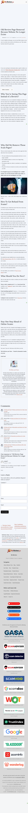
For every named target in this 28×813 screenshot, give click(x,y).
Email (2, 505)
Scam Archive (23, 37)
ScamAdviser (8, 539)
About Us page (19, 394)
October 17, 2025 (7, 462)
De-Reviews (14, 555)
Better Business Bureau (7, 259)
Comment (3, 482)
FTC (15, 259)
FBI (12, 259)
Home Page (20, 297)
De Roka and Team (7, 409)
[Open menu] (26, 2)
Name (2, 498)
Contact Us (10, 286)
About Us (21, 542)
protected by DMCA (20, 777)
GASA (17, 537)
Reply (2, 470)
